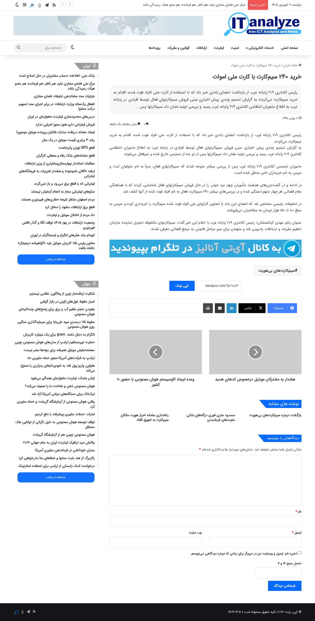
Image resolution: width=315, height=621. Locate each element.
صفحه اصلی (289, 48)
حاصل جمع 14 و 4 (289, 563)
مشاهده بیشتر (56, 259)
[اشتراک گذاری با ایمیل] (220, 308)
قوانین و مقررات (178, 48)
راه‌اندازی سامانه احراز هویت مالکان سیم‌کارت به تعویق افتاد (145, 417)
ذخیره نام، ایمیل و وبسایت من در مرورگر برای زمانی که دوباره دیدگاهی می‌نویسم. (243, 553)
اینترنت (219, 48)
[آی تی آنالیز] (262, 24)
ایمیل (296, 532)
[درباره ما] (32, 5)
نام (298, 511)
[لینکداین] (231, 308)
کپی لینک (182, 285)
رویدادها (154, 48)
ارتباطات (201, 48)
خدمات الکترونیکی (261, 48)
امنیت (235, 48)
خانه (295, 65)
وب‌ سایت (195, 532)
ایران (286, 65)
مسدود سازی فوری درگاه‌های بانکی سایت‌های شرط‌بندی (211, 417)
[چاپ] (208, 308)
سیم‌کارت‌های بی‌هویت (276, 270)
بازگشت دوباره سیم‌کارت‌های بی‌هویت (275, 415)
